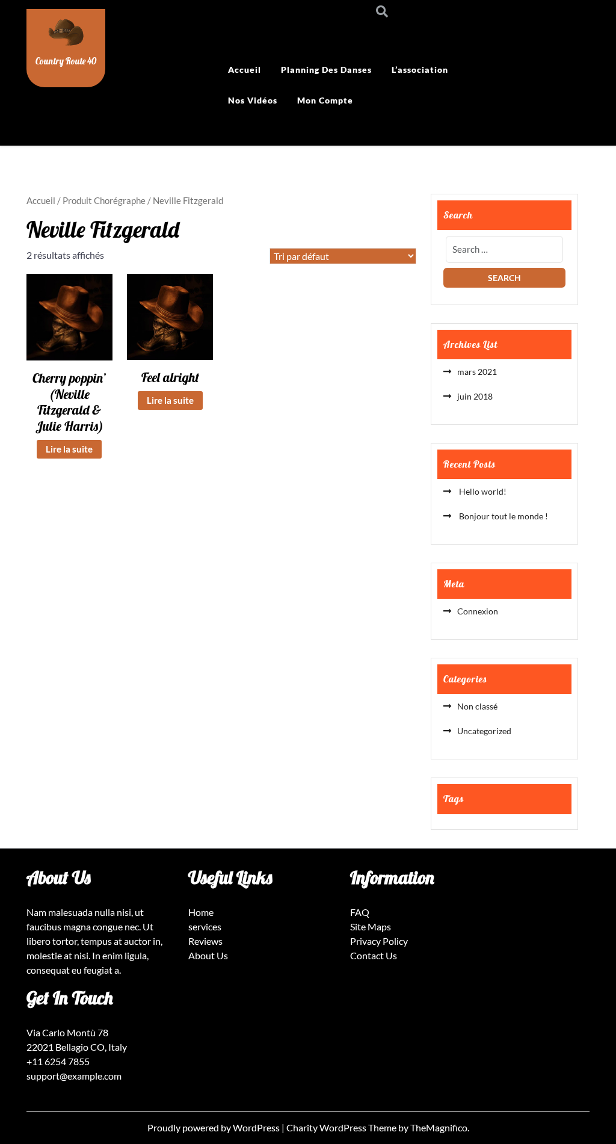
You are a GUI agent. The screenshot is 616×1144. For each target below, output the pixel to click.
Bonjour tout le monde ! (502, 516)
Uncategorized (484, 731)
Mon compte (325, 100)
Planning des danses (326, 69)
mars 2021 (477, 371)
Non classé (477, 706)
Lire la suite (69, 449)
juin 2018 (475, 396)
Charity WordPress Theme (342, 1127)
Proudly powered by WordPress (214, 1127)
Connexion (477, 611)
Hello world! (482, 491)
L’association (420, 69)
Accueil (244, 69)
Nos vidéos (252, 100)
